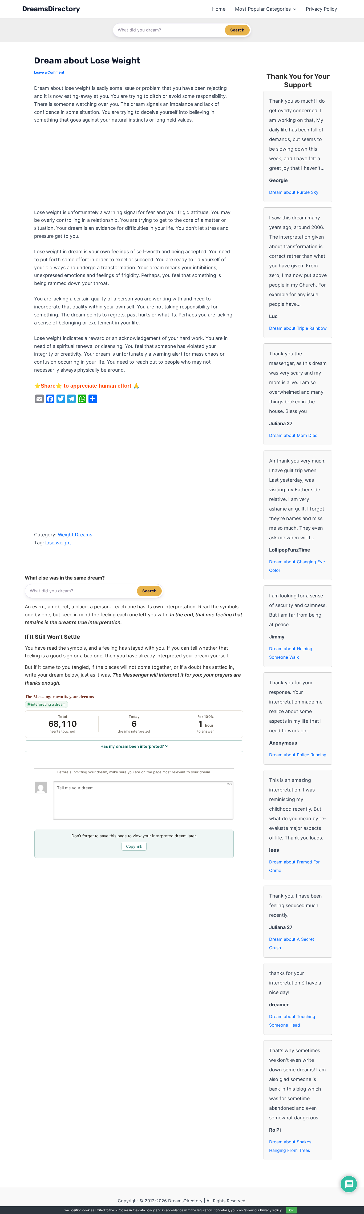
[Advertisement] (134, 169)
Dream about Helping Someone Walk (290, 653)
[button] (293, 9)
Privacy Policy (321, 9)
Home (218, 9)
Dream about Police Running (297, 754)
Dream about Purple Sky (293, 192)
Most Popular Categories (263, 9)
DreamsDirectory (51, 9)
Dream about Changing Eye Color (297, 566)
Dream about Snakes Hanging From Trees (290, 1146)
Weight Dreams (75, 534)
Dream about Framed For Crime (294, 866)
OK (291, 1210)
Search (237, 30)
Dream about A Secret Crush (291, 943)
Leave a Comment (49, 72)
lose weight (58, 542)
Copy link (134, 846)
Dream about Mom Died (293, 435)
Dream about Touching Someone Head (292, 1021)
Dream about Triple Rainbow (298, 328)
